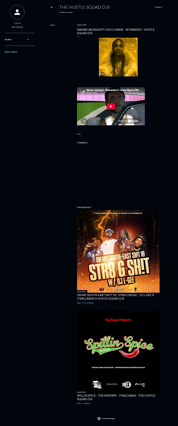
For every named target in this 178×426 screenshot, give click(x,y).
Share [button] (52, 25)
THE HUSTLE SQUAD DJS (84, 7)
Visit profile (17, 27)
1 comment (86, 403)
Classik (17, 22)
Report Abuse (11, 52)
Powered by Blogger (108, 418)
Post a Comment (88, 303)
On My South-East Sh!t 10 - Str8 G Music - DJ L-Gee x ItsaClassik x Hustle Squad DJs (115, 296)
